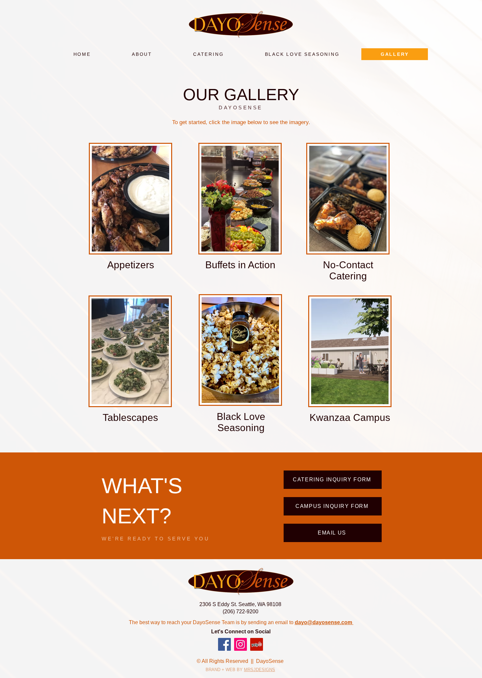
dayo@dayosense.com (323, 622)
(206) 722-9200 (240, 611)
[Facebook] (224, 644)
